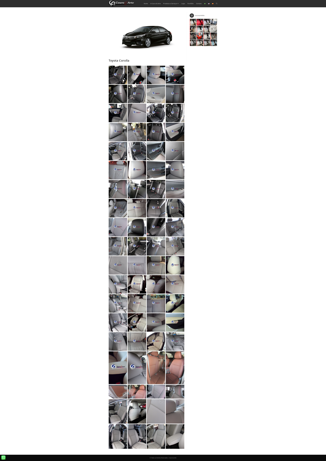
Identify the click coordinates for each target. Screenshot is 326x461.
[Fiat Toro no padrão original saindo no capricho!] (213, 29)
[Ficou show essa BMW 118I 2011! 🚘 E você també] (200, 22)
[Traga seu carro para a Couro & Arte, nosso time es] (207, 42)
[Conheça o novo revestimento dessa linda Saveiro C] (213, 36)
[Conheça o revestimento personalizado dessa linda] (207, 36)
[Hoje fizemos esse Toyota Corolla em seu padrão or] (213, 22)
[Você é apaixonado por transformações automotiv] (193, 29)
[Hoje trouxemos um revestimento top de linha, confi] (213, 42)
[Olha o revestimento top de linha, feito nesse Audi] (200, 29)
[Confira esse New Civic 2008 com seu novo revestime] (200, 42)
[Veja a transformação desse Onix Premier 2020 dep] (193, 42)
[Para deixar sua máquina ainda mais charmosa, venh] (207, 22)
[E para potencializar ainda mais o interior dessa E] (193, 22)
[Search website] (217, 3)
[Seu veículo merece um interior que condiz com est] (193, 36)
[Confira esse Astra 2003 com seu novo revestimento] (207, 29)
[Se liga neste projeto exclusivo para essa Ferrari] (200, 36)
